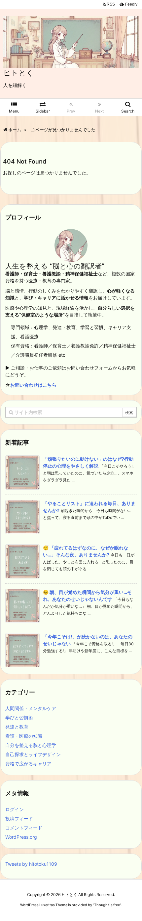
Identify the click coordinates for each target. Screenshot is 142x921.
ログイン (14, 809)
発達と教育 (16, 726)
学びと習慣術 (19, 717)
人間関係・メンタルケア (30, 708)
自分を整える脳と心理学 (30, 745)
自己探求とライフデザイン (33, 754)
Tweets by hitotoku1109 (31, 864)
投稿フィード (19, 818)
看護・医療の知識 (23, 736)
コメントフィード (23, 828)
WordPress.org (21, 837)
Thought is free (107, 905)
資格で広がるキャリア (28, 763)
